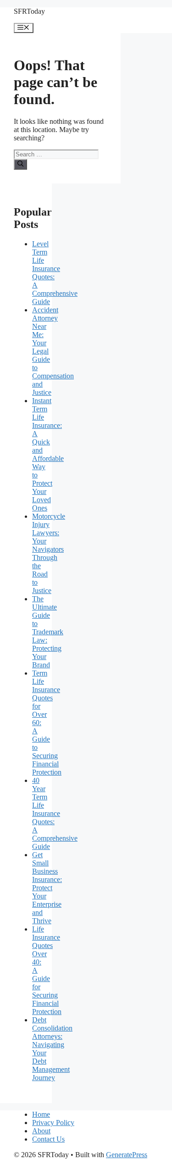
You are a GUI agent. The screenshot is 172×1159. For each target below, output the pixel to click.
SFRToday (29, 11)
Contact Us (48, 1139)
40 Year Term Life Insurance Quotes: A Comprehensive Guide (55, 813)
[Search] (20, 164)
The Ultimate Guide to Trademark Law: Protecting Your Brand (47, 632)
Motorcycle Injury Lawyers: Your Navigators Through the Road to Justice (48, 553)
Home (41, 1114)
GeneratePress (126, 1155)
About (41, 1131)
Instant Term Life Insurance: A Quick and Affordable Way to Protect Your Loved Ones (48, 454)
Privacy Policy (53, 1122)
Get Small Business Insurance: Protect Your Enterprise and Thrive (47, 888)
